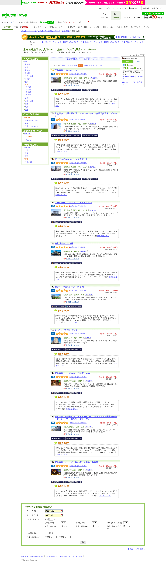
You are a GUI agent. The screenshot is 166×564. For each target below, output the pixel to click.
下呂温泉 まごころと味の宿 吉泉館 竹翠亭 (76, 462)
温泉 (26, 123)
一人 (26, 150)
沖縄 (26, 110)
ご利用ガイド (109, 8)
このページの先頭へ (137, 549)
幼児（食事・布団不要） (114, 527)
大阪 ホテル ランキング (134, 42)
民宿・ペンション (31, 126)
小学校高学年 (49, 523)
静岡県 (28, 89)
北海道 (27, 64)
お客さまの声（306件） (78, 466)
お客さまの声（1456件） (78, 333)
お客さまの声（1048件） (78, 119)
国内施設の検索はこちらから (133, 77)
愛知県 (28, 92)
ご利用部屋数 (32, 533)
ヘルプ (100, 8)
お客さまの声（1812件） (78, 247)
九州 (26, 107)
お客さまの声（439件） (78, 206)
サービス (87, 66)
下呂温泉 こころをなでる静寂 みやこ (73, 373)
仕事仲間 (28, 162)
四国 (26, 104)
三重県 (28, 94)
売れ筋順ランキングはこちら (129, 37)
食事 (75, 66)
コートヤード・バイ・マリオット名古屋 (73, 202)
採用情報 (63, 556)
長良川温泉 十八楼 (64, 243)
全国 (25, 62)
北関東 (27, 70)
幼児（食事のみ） (51, 526)
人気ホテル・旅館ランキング (49, 31)
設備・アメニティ (97, 66)
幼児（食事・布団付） (115, 523)
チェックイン (32, 511)
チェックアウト (33, 515)
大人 (46, 519)
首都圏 (27, 73)
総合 (63, 66)
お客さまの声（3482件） (78, 290)
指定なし (27, 134)
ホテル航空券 (134, 68)
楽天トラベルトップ (29, 31)
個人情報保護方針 (37, 556)
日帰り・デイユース (73, 90)
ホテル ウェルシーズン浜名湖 (69, 287)
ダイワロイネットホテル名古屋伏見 (71, 159)
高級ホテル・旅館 (31, 120)
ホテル (130, 65)
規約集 (71, 556)
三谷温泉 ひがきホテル (66, 70)
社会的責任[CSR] (52, 556)
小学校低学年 (80, 523)
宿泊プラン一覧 (59, 90)
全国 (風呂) (66, 31)
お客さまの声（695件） (78, 423)
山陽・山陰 (29, 101)
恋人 (26, 156)
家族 (26, 153)
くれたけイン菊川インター (67, 330)
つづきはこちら (61, 152)
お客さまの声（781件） (78, 377)
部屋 (71, 66)
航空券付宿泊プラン (90, 90)
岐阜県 (28, 87)
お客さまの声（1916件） (78, 163)
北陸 (26, 82)
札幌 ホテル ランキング (52, 42)
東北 (26, 67)
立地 (67, 66)
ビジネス (28, 140)
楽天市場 (146, 8)
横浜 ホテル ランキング (93, 42)
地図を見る (94, 78)
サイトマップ (121, 8)
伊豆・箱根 (29, 76)
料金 (34, 537)
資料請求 (79, 556)
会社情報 (24, 556)
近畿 (26, 98)
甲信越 (27, 79)
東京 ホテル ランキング (73, 42)
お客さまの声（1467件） (78, 74)
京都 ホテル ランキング (114, 42)
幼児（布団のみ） (82, 526)
